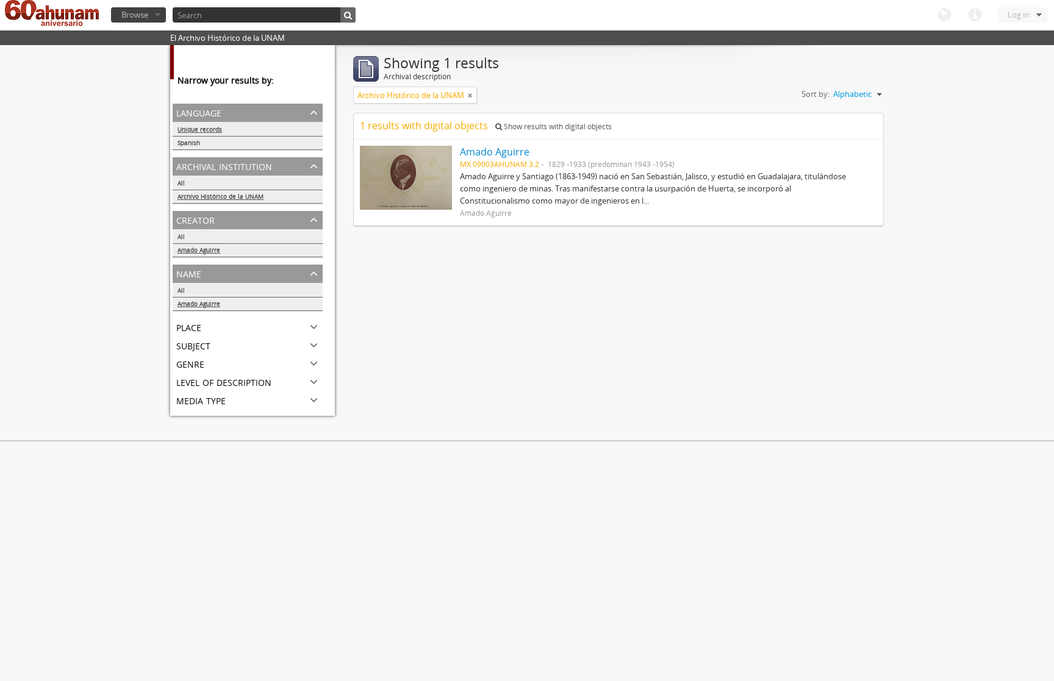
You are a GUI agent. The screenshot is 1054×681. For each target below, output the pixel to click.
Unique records (199, 129)
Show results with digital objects (557, 126)
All (181, 183)
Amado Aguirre (198, 250)
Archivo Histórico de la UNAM (220, 196)
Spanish (188, 142)
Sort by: (815, 93)
